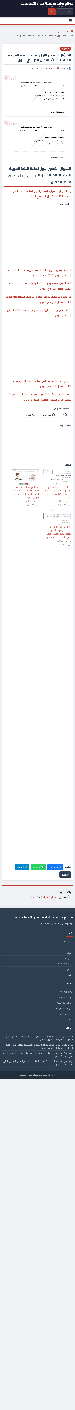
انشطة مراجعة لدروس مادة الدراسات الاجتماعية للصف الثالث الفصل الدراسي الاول (40, 286)
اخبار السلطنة (66, 958)
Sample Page (65, 997)
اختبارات (68, 969)
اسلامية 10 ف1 (64, 1003)
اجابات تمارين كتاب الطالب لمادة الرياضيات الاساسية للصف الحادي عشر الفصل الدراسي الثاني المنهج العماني (39, 1046)
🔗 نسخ (65, 875)
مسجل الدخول (50, 897)
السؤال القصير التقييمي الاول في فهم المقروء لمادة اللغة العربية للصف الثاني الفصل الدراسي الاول (58, 532)
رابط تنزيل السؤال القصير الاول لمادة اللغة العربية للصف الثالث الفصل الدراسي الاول (40, 193)
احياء (70, 953)
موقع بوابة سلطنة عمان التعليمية (33, 1075)
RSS (70, 1019)
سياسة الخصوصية (63, 1008)
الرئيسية (70, 31)
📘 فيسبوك (55, 867)
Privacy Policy (65, 992)
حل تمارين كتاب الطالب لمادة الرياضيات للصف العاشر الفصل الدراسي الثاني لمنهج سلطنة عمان (38, 1062)
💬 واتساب (38, 867)
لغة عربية (60, 31)
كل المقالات (66, 1014)
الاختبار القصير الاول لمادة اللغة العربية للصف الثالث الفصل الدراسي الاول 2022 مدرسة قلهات (38, 272)
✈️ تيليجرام (22, 867)
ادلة (70, 975)
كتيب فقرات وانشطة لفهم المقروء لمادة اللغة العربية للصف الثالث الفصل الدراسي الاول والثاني (40, 397)
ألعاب (69, 947)
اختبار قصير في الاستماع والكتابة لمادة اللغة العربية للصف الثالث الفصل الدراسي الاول (57, 492)
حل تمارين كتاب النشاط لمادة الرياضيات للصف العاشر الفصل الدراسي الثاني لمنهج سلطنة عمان (38, 1054)
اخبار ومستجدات (64, 964)
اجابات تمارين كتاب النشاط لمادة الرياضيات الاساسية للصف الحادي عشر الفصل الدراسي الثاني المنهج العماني (39, 1038)
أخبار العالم (67, 941)
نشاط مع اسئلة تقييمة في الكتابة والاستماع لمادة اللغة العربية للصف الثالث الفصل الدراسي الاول (25, 492)
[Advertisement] (37, 223)
